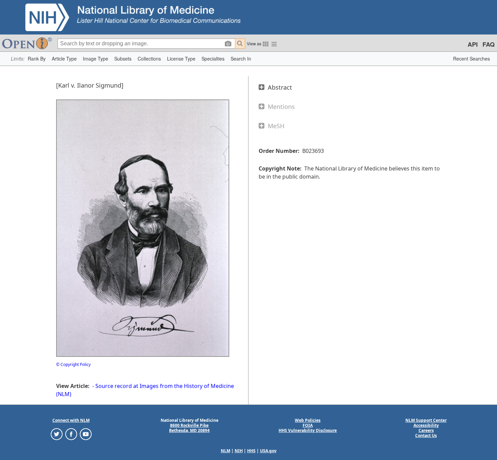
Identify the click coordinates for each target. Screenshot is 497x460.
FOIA (308, 425)
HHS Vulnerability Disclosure (308, 430)
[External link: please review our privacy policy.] (57, 434)
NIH (239, 451)
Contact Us (426, 435)
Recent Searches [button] (471, 58)
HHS (251, 451)
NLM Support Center (426, 420)
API (473, 44)
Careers (426, 430)
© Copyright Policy (73, 364)
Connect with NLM (71, 420)
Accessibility (426, 425)
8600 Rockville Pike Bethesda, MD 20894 (189, 427)
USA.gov (268, 451)
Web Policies (308, 420)
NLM (225, 451)
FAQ (488, 44)
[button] (36, 59)
